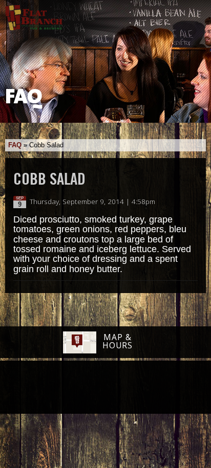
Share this (191, 202)
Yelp (131, 387)
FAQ (15, 145)
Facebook (39, 388)
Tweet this (181, 202)
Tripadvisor (94, 386)
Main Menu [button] (194, 14)
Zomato (169, 387)
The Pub (66, 388)
